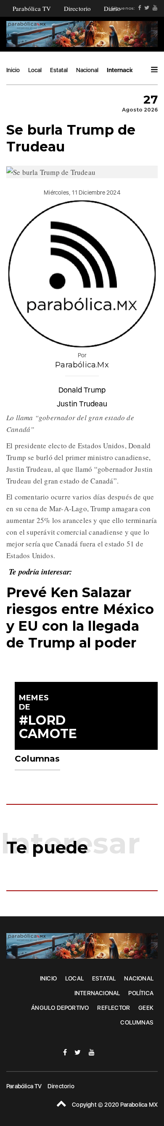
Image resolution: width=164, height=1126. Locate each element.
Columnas (136, 1022)
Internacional (124, 70)
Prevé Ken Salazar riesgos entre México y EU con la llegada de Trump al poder (80, 617)
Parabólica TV (32, 8)
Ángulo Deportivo (60, 1007)
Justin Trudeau (82, 403)
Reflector (113, 1007)
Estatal (59, 70)
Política (140, 993)
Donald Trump (82, 389)
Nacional (87, 70)
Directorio (77, 8)
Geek (145, 1007)
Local (35, 70)
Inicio (13, 70)
